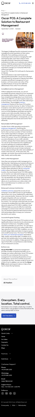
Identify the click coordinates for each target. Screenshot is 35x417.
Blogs (3, 10)
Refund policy (22, 405)
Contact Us (4, 345)
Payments (4, 342)
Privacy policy (5, 405)
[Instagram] (10, 393)
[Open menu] (33, 3)
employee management (8, 128)
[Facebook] (2, 393)
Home (3, 336)
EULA (13, 405)
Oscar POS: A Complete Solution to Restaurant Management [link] (14, 14)
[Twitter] (14, 393)
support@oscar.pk (7, 381)
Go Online (4, 339)
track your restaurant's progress (13, 234)
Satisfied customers (7, 191)
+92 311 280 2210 (6, 369)
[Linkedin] (6, 393)
